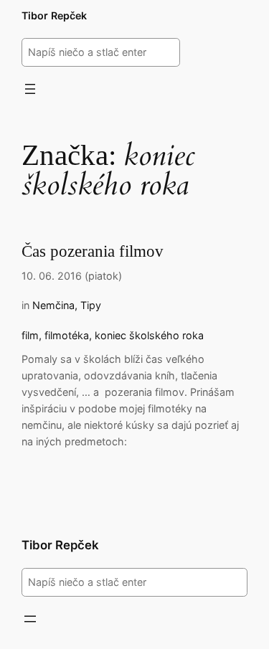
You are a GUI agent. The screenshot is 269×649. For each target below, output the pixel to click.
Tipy (90, 305)
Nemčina (53, 305)
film (30, 335)
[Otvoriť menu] (30, 89)
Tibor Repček (54, 15)
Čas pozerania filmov (93, 251)
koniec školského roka (149, 335)
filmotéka (66, 335)
